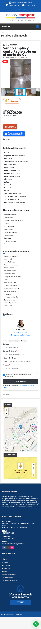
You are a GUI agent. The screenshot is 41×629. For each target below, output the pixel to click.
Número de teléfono (10, 358)
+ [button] (6, 410)
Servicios (6, 568)
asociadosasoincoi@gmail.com (13, 544)
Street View (13, 100)
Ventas (6, 562)
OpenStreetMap (32, 451)
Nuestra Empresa (9, 575)
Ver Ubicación (19, 470)
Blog (5, 571)
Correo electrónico (10, 351)
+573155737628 (29, 5)
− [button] (6, 413)
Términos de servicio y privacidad (11, 614)
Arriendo (6, 565)
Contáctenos (8, 578)
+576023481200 (14, 5)
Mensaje (6, 365)
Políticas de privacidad (11, 581)
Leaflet (20, 451)
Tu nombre (7, 344)
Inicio (3, 33)
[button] (38, 61)
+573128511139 (21, 333)
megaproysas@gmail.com (21, 335)
